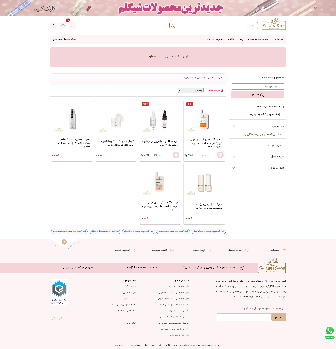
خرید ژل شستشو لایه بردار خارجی (174, 317)
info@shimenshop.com (139, 267)
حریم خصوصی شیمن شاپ (124, 304)
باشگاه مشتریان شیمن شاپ (64, 39)
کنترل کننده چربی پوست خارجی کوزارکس (173, 231)
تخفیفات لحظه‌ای (215, 39)
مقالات (231, 39)
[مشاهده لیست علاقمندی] (53, 25)
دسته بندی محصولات (258, 39)
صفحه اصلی (278, 39)
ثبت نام (278, 317)
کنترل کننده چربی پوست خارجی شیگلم (105, 231)
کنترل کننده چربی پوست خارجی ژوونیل (138, 231)
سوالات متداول (129, 292)
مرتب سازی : (213, 90)
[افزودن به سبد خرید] (220, 155)
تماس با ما (131, 323)
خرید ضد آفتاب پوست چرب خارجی (174, 292)
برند (241, 39)
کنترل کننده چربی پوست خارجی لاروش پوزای (69, 231)
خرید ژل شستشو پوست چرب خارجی (173, 323)
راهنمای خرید (130, 286)
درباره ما (132, 317)
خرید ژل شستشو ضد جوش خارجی (174, 329)
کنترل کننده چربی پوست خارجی (199, 77)
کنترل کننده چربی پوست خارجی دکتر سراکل (208, 231)
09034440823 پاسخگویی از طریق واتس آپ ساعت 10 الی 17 (211, 267)
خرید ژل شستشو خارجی (178, 311)
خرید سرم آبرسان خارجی (178, 335)
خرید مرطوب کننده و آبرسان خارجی (174, 304)
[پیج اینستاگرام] (60, 315)
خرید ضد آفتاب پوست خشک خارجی (173, 298)
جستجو (255, 95)
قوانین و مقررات (129, 298)
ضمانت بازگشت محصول (125, 311)
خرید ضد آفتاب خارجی (179, 286)
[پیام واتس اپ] (53, 315)
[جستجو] (172, 25)
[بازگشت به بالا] (64, 242)
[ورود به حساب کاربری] (72, 25)
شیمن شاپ (219, 77)
